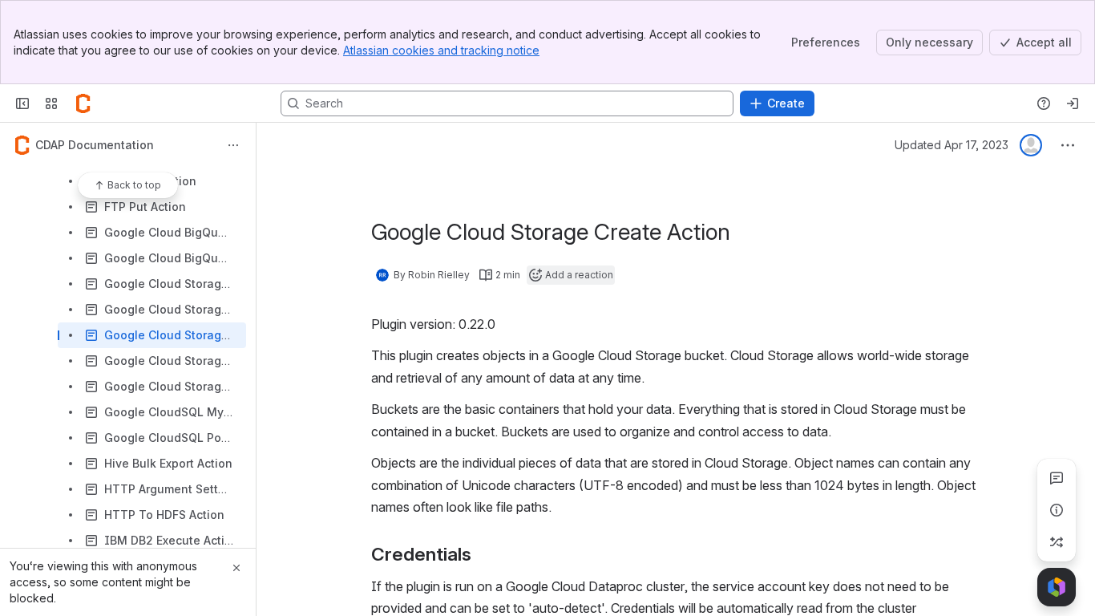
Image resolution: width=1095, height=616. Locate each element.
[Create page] (1056, 542)
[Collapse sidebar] (22, 103)
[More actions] (233, 145)
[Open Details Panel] (1056, 510)
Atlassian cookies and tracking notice (441, 50)
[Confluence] (83, 103)
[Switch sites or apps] (51, 103)
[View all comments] (1056, 478)
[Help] (1044, 103)
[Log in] (1072, 103)
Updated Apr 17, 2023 (951, 145)
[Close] (236, 568)
